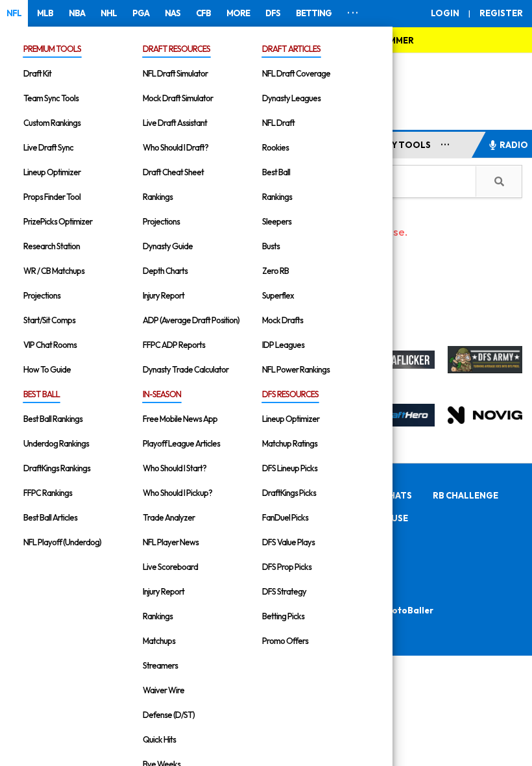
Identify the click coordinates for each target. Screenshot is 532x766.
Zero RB (275, 271)
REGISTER (501, 13)
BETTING (314, 13)
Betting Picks (283, 616)
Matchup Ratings (289, 443)
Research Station (51, 246)
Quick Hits (159, 739)
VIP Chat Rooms (50, 345)
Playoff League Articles (181, 443)
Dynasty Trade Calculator (185, 369)
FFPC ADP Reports (174, 345)
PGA (140, 13)
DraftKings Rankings (56, 468)
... (445, 142)
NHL (109, 13)
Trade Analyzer (169, 517)
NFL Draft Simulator (175, 73)
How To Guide (47, 369)
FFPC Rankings (47, 493)
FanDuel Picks (285, 517)
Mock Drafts (282, 320)
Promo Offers (285, 641)
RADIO (514, 145)
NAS (172, 13)
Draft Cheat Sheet (173, 172)
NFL (13, 13)
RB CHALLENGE (465, 495)
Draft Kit (37, 73)
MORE (238, 13)
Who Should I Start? (174, 468)
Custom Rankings (51, 122)
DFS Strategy (284, 591)
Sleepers (276, 221)
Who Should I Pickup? (177, 493)
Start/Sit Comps (49, 320)
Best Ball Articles (50, 517)
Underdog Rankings (56, 443)
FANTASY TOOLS (394, 145)
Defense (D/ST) (169, 715)
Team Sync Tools (51, 98)
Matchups (159, 641)
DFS (272, 13)
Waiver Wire (163, 690)
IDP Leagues (283, 345)
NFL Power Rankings (296, 369)
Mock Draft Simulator (178, 98)
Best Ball (276, 172)
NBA (77, 13)
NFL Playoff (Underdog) (62, 542)
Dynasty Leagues (291, 98)
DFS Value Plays (288, 542)
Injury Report (163, 295)
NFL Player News (171, 542)
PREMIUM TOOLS (52, 48)
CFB (203, 13)
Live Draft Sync (48, 147)
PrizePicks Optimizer (57, 221)
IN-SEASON (162, 394)
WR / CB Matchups (53, 271)
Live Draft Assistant (175, 122)
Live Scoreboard (170, 567)
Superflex (278, 295)
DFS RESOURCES (290, 394)
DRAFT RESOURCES (176, 48)
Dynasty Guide (168, 246)
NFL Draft (278, 122)
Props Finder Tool (51, 197)
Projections (41, 295)
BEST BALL (41, 394)
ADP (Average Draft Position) (191, 320)
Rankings (158, 197)
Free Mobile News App (180, 419)
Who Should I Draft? (175, 147)
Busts (271, 246)
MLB (45, 13)
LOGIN (445, 13)
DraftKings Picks (289, 493)
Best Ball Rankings (52, 419)
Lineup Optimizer (51, 172)
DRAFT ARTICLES (291, 48)
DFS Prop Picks (286, 567)
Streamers (160, 665)
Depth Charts (165, 271)
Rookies (275, 147)
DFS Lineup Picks (289, 468)
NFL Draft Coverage (296, 73)
